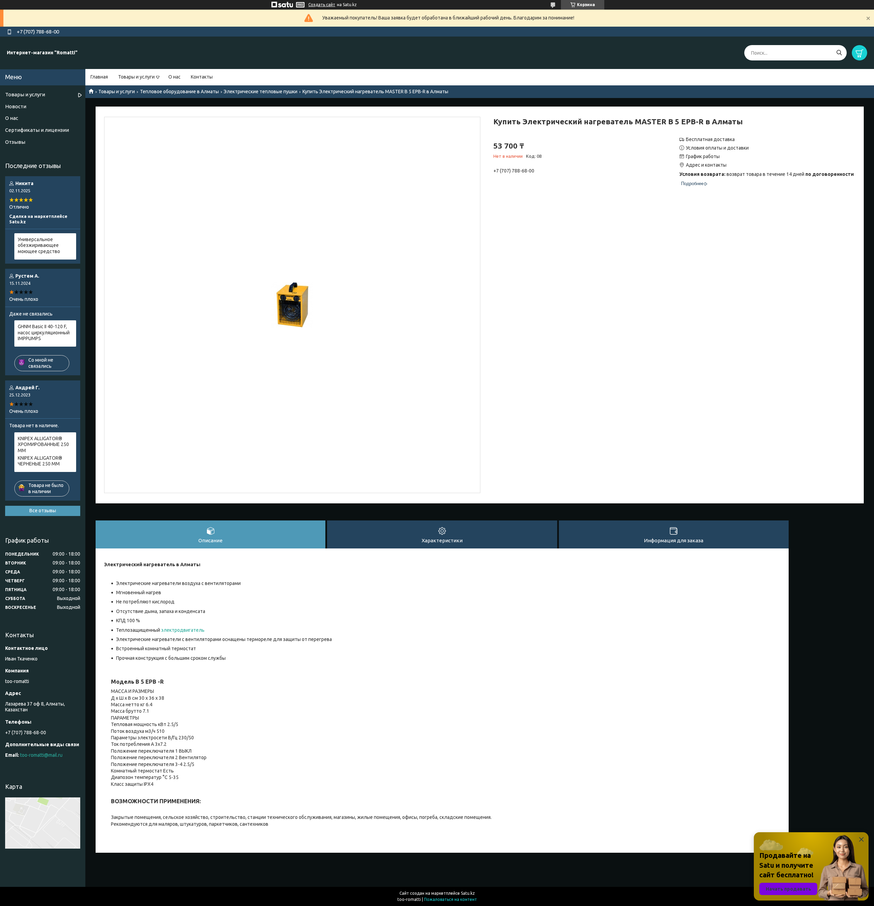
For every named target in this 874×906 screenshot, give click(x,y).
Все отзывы (42, 510)
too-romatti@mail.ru (41, 755)
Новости (15, 106)
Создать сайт (321, 4)
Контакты (202, 77)
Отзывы (15, 142)
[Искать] (839, 52)
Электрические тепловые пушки (260, 91)
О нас (174, 77)
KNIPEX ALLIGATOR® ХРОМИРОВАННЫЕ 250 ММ (43, 444)
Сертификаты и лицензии (37, 130)
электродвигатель (183, 630)
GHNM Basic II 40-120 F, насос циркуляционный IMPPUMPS (44, 332)
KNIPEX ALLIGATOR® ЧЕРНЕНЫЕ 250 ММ (40, 461)
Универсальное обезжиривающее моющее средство (39, 245)
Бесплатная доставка (710, 139)
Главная (99, 77)
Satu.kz (468, 893)
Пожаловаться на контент (450, 899)
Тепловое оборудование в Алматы (179, 91)
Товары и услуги (136, 77)
